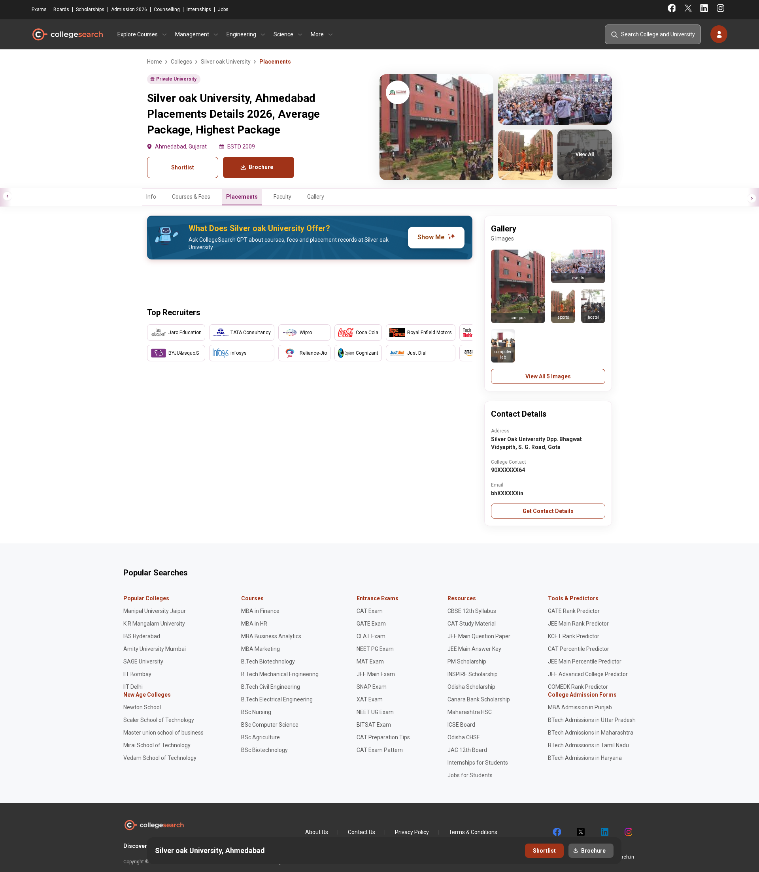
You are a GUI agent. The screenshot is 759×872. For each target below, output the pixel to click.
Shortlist (182, 167)
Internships (199, 9)
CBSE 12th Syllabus (471, 611)
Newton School (142, 707)
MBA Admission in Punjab (580, 707)
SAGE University (143, 661)
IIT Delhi (133, 687)
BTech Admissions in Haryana (585, 758)
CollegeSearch (67, 34)
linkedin (604, 832)
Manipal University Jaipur (154, 611)
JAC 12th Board (467, 750)
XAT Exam (370, 699)
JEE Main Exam (376, 674)
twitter (580, 832)
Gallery (315, 197)
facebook (556, 832)
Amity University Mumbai (154, 649)
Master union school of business (163, 732)
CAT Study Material (471, 623)
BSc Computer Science (269, 725)
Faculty (282, 197)
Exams (39, 9)
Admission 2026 (129, 9)
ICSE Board (461, 725)
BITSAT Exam (374, 725)
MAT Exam (370, 661)
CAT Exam (370, 611)
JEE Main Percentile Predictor (584, 661)
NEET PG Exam (375, 649)
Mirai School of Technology (157, 745)
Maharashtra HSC (469, 712)
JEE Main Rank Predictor (578, 623)
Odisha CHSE (463, 737)
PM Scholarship (466, 661)
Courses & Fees (191, 197)
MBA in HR (254, 623)
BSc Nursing (256, 712)
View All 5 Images (548, 376)
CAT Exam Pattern (380, 750)
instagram (627, 832)
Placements (242, 197)
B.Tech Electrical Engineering (277, 699)
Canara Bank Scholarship (478, 699)
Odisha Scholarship (471, 687)
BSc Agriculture (260, 737)
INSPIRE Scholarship (472, 674)
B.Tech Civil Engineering (270, 687)
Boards (61, 9)
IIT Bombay (137, 674)
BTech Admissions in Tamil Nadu (588, 745)
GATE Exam (371, 623)
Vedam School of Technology (159, 758)
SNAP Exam (372, 687)
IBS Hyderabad (141, 636)
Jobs (223, 9)
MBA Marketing (260, 649)
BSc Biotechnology (264, 750)
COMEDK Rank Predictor (578, 687)
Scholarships (90, 9)
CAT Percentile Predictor (578, 649)
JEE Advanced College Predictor (588, 674)
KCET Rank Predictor (573, 636)
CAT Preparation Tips (383, 737)
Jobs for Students (470, 775)
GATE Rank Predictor (574, 611)
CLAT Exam (371, 636)
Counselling (167, 9)
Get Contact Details (548, 511)
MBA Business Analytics (271, 636)
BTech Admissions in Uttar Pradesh (592, 720)
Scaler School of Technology (158, 720)
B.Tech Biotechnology (268, 661)
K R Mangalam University (154, 623)
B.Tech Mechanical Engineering (280, 674)
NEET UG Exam (375, 712)
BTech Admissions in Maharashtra (590, 732)
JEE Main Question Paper (478, 636)
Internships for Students (477, 762)
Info (151, 197)
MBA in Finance (260, 611)
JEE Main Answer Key (474, 649)
